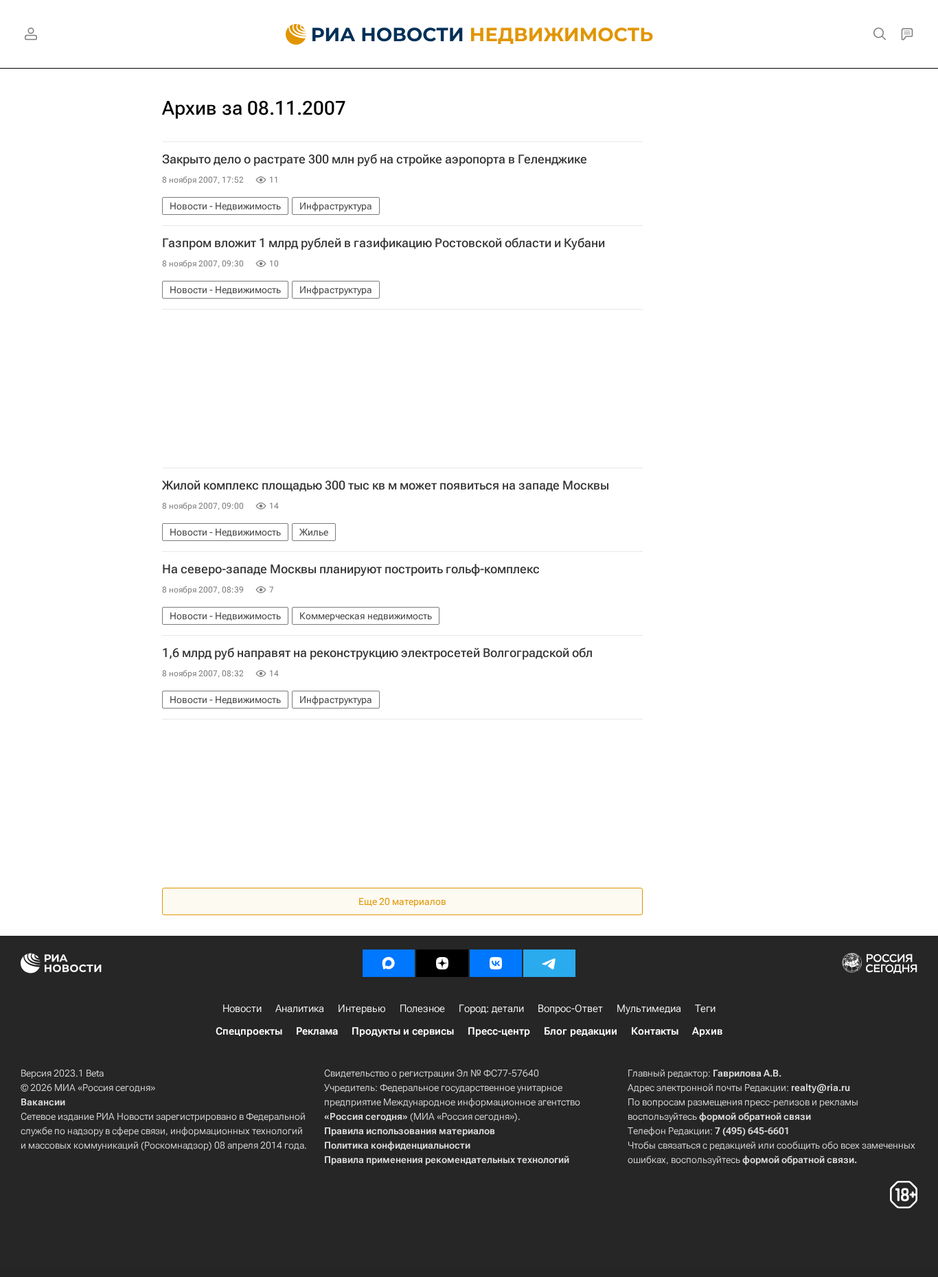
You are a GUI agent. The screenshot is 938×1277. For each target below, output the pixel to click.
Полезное (422, 1008)
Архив (707, 1031)
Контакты (654, 1031)
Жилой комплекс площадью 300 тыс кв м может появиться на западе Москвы (385, 485)
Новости (242, 1008)
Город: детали (491, 1008)
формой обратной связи (755, 1116)
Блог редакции (580, 1031)
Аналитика (299, 1008)
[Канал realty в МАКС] (389, 963)
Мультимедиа (649, 1008)
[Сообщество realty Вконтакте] (496, 963)
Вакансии (43, 1101)
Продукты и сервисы (403, 1031)
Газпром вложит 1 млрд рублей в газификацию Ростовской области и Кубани (383, 243)
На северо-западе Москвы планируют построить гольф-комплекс (351, 569)
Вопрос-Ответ (570, 1008)
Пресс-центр (499, 1031)
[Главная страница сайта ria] (366, 34)
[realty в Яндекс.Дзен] (442, 963)
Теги (705, 1008)
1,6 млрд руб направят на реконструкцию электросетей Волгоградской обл (377, 653)
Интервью (362, 1008)
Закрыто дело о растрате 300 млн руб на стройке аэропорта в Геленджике (374, 159)
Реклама (317, 1031)
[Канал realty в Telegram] (549, 963)
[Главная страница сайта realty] (469, 34)
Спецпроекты (249, 1031)
